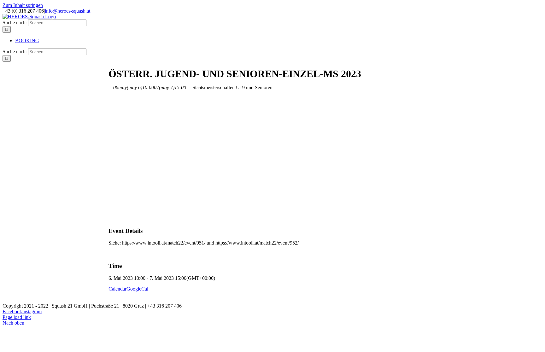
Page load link (17, 317)
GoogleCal (137, 288)
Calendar (117, 288)
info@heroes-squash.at (67, 11)
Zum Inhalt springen (23, 5)
